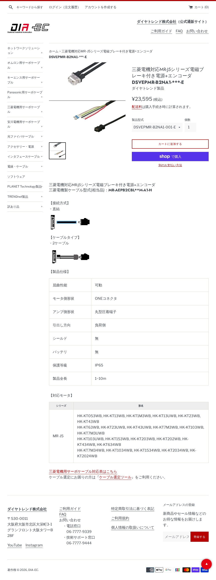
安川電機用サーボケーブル (25, 124)
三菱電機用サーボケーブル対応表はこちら (83, 471)
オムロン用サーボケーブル (25, 65)
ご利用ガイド (161, 31)
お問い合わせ (197, 31)
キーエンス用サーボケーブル (25, 80)
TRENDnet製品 (25, 196)
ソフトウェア (16, 176)
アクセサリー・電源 (25, 146)
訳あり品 (25, 206)
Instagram (34, 545)
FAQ (179, 31)
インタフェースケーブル (25, 156)
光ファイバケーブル (25, 136)
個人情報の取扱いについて (132, 527)
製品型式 (138, 119)
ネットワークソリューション (25, 50)
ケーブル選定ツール (115, 477)
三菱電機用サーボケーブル (25, 109)
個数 (187, 119)
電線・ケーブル (25, 166)
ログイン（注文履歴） (65, 7)
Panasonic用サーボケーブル (25, 94)
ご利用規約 (120, 518)
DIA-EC (33, 570)
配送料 (137, 107)
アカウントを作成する (100, 7)
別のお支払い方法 (170, 165)
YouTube (14, 545)
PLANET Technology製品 (25, 186)
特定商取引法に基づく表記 (132, 508)
